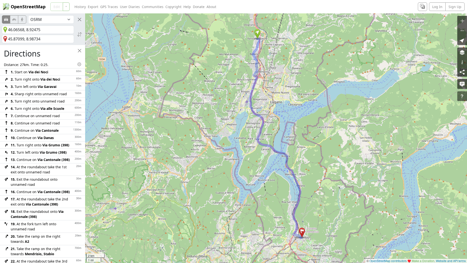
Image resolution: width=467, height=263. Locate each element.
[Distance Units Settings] (79, 64)
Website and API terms (451, 261)
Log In (437, 6)
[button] (257, 34)
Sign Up (455, 6)
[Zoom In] (462, 21)
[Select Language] (422, 6)
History (80, 6)
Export (93, 6)
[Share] (462, 72)
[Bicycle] (14, 19)
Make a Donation (423, 261)
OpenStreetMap (28, 6)
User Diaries (130, 6)
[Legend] (462, 62)
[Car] (6, 19)
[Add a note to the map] (462, 84)
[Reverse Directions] (79, 34)
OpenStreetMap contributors (388, 261)
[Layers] (462, 52)
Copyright (173, 6)
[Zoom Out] (462, 30)
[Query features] (462, 96)
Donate (199, 6)
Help (187, 6)
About (211, 6)
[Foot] (22, 19)
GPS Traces (109, 6)
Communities (152, 6)
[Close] (79, 19)
